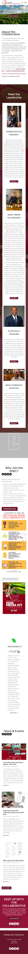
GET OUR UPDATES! (14, 918)
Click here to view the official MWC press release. (14, 73)
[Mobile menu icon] (25, 2)
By (6, 766)
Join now (18, 69)
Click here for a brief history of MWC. (11, 76)
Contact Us (14, 941)
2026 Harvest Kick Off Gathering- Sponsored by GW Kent (13, 812)
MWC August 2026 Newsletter (13, 860)
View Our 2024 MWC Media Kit (10, 579)
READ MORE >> (14, 712)
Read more (5, 785)
